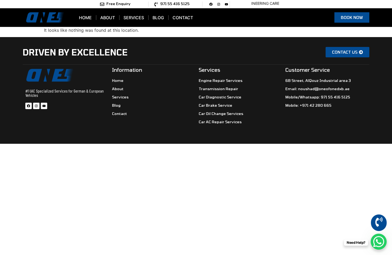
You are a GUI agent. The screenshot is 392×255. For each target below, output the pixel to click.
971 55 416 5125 (175, 3)
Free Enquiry (118, 3)
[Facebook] (211, 4)
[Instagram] (218, 4)
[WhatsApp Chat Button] (379, 242)
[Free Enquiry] (102, 4)
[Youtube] (226, 4)
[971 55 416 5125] (156, 4)
